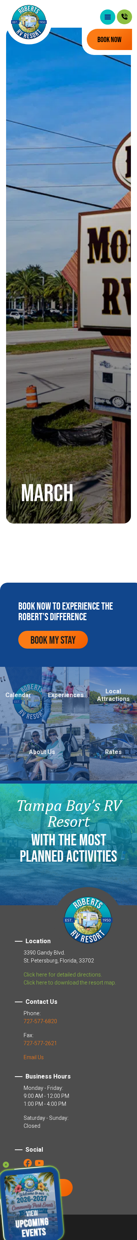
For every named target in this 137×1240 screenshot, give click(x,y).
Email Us (34, 1057)
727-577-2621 (40, 1043)
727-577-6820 (40, 1021)
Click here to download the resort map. (70, 983)
